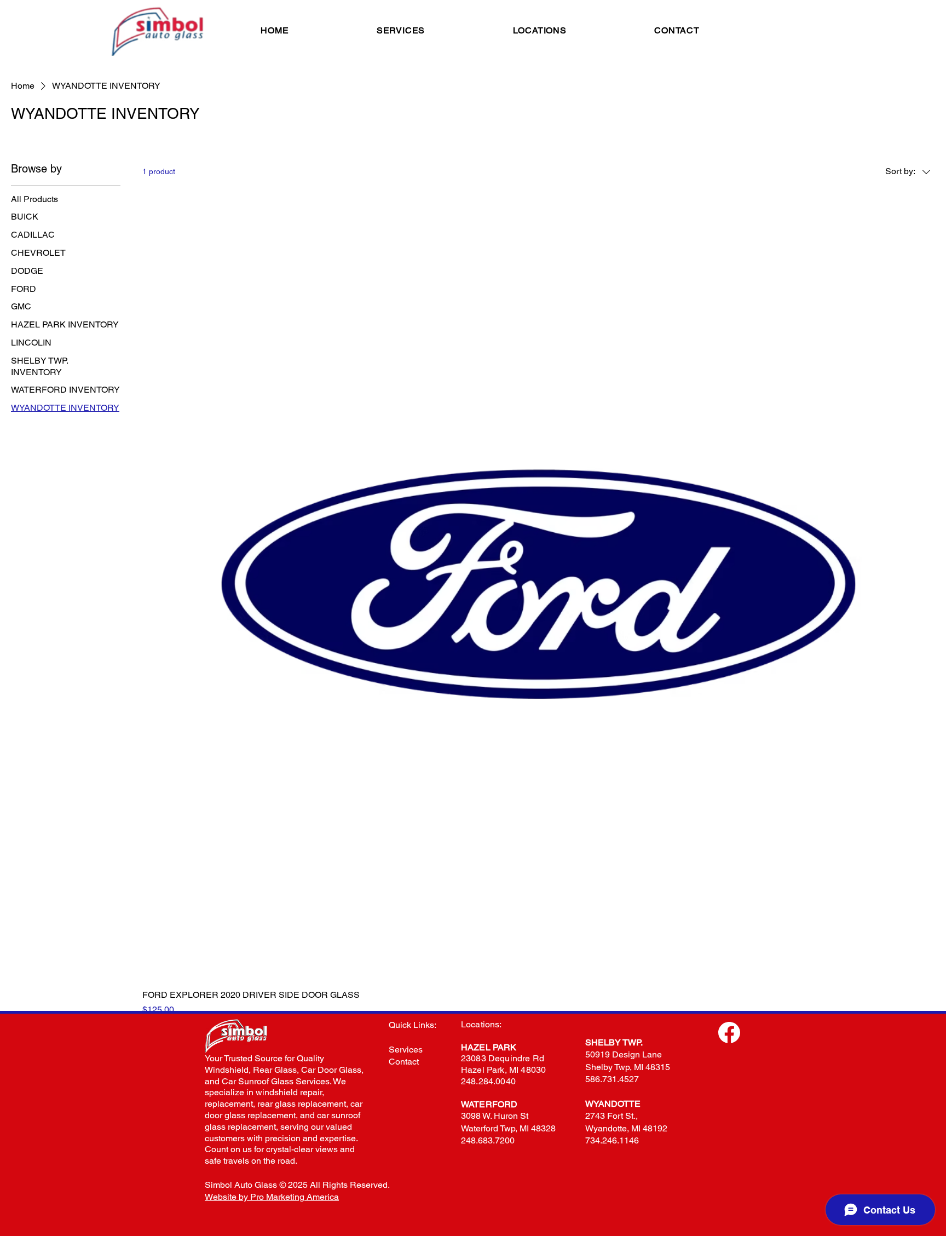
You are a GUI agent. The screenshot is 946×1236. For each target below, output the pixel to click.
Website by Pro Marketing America (272, 1197)
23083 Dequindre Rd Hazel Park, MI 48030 (503, 1064)
